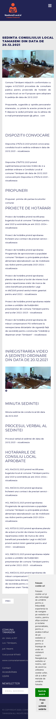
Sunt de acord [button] (42, 692)
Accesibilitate (9, 672)
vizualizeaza (23, 151)
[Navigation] (50, 6)
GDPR (5, 676)
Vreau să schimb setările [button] (42, 704)
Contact (6, 668)
